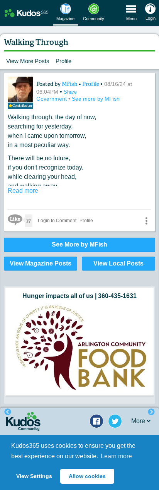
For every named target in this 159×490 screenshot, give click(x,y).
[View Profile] (20, 89)
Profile (63, 61)
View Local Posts (118, 263)
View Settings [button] (34, 476)
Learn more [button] (116, 456)
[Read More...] (79, 347)
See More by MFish (79, 244)
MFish (70, 84)
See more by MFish (96, 99)
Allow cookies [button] (87, 476)
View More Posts (27, 61)
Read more (23, 190)
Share (70, 92)
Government (52, 99)
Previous (8, 412)
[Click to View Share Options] (146, 220)
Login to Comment (57, 220)
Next (151, 412)
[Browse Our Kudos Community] (26, 13)
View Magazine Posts (40, 263)
